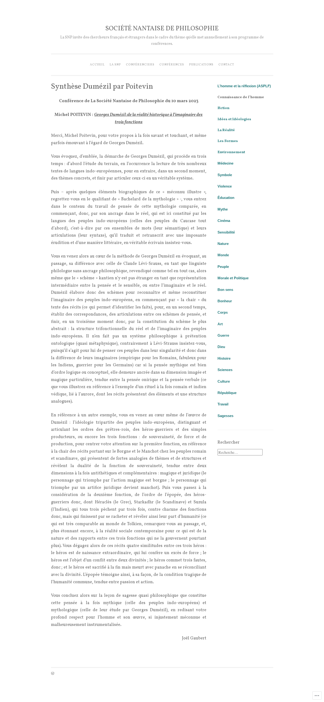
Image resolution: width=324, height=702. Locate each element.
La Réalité (226, 130)
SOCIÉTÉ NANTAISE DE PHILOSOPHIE (162, 28)
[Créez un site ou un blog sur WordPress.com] (52, 674)
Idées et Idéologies (234, 119)
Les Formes (228, 141)
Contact (226, 65)
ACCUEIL (97, 65)
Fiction (223, 108)
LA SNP (115, 65)
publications (201, 65)
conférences (171, 65)
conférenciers (140, 65)
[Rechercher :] (240, 452)
